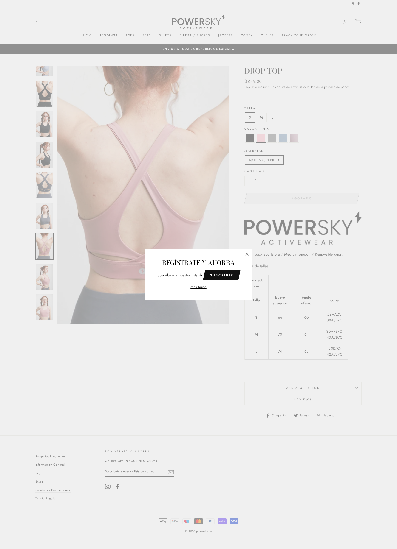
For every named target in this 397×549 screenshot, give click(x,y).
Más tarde (198, 287)
